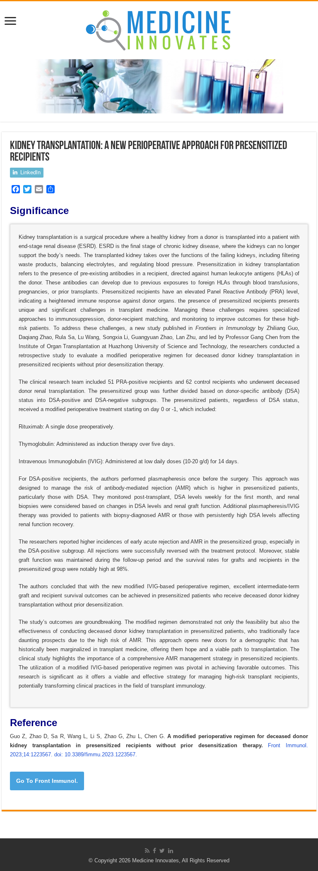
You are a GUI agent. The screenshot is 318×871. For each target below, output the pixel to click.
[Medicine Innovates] (159, 28)
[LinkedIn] (170, 851)
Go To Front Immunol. (47, 780)
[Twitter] (162, 851)
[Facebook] (154, 851)
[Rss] (147, 851)
